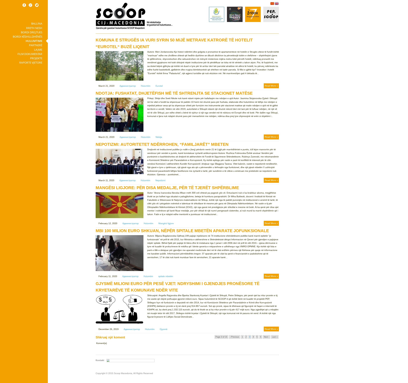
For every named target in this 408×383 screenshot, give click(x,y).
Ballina (36, 23)
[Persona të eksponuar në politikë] (271, 21)
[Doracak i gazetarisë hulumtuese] (235, 15)
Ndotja (159, 137)
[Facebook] (24, 5)
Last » (275, 337)
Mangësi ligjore (166, 223)
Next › (266, 337)
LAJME (38, 49)
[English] (277, 3)
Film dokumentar (30, 54)
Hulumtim (145, 86)
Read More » (271, 85)
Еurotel (159, 86)
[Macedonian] (272, 3)
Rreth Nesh (34, 28)
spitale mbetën (165, 276)
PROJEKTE (36, 58)
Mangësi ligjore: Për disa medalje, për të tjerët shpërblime (167, 187)
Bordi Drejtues (31, 32)
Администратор (128, 86)
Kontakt (100, 360)
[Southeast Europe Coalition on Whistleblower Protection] (216, 21)
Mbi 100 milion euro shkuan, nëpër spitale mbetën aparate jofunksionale (182, 230)
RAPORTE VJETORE (30, 62)
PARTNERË (35, 45)
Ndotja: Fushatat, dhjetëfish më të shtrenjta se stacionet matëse (174, 93)
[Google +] (30, 5)
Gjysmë (163, 329)
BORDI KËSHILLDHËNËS (27, 36)
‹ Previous (234, 337)
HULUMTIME (34, 41)
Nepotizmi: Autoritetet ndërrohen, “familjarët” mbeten (162, 144)
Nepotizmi (160, 180)
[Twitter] (37, 5)
